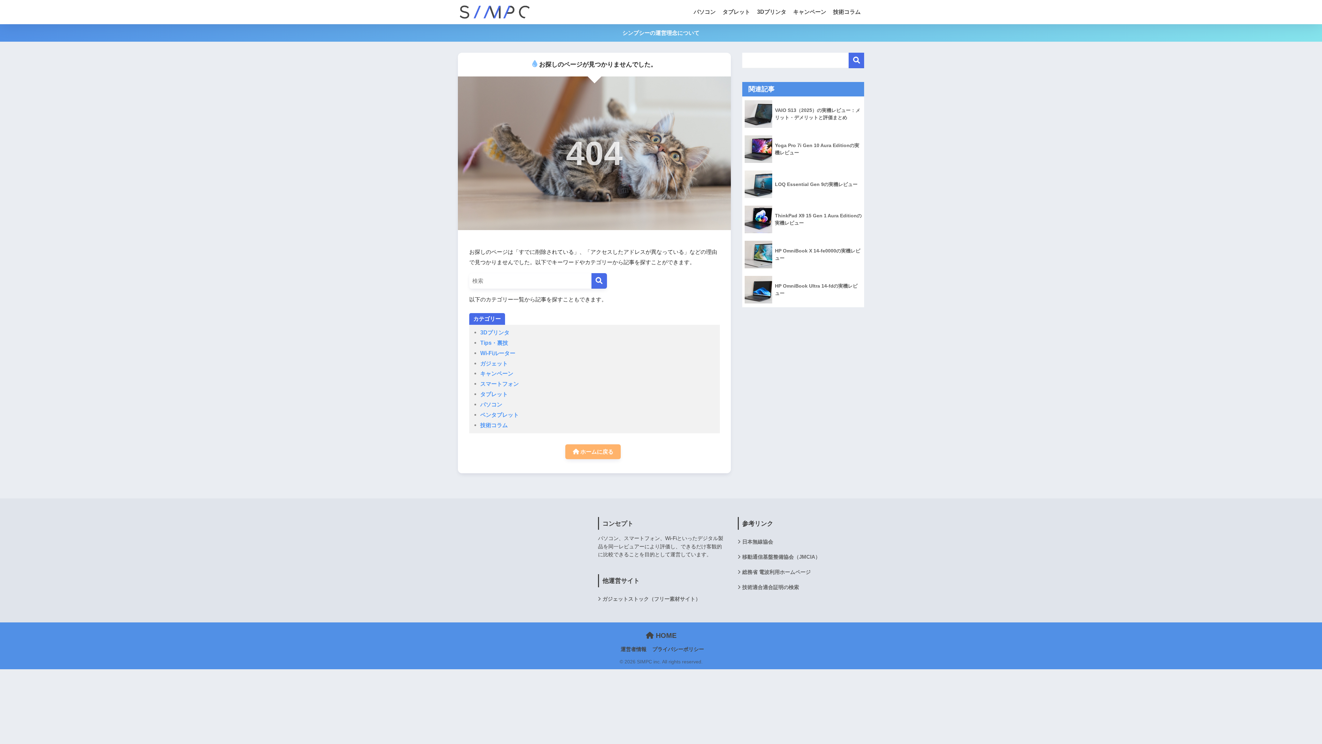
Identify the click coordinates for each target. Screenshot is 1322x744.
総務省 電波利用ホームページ (776, 572)
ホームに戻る (596, 451)
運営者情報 (634, 649)
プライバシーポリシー (678, 649)
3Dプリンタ (771, 12)
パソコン (705, 12)
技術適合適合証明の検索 (770, 587)
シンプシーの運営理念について (661, 33)
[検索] (599, 281)
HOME (665, 635)
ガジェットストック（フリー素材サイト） (651, 599)
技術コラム (847, 12)
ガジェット (494, 363)
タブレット (736, 12)
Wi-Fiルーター (497, 353)
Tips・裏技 (494, 343)
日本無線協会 (757, 542)
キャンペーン (809, 12)
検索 (856, 60)
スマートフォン (499, 384)
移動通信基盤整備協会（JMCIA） (781, 557)
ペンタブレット (499, 415)
